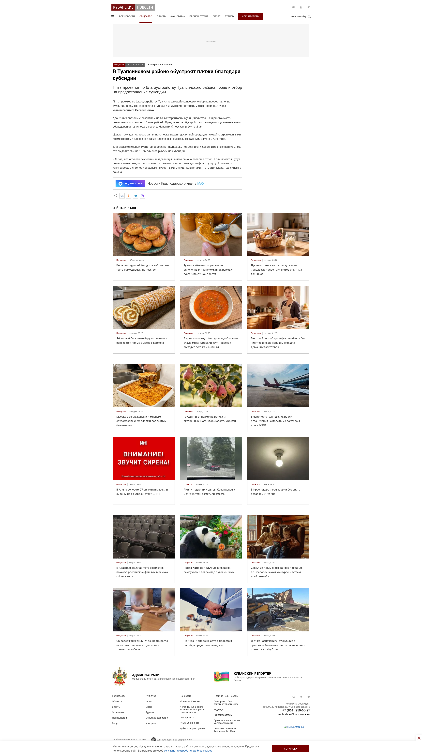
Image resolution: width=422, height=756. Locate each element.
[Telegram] (135, 195)
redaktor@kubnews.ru (294, 714)
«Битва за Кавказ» (190, 701)
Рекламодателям (223, 715)
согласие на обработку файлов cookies (188, 750)
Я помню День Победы (226, 696)
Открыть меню (113, 17)
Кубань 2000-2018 (189, 723)
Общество (145, 16)
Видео (149, 707)
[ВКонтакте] (122, 195)
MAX (200, 183)
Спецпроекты (250, 16)
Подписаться (133, 183)
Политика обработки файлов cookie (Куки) (225, 729)
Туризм (229, 16)
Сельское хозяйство (157, 717)
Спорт (216, 16)
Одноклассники (300, 7)
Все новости (127, 16)
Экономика (177, 16)
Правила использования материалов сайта (227, 721)
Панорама (185, 696)
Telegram (308, 7)
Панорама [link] (121, 260)
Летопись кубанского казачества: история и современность (192, 709)
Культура (151, 696)
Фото (148, 701)
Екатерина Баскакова (160, 64)
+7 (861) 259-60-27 (296, 710)
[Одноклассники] (128, 195)
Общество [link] (255, 411)
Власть (161, 16)
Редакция (219, 709)
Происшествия (198, 16)
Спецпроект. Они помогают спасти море (226, 702)
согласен (290, 748)
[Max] (142, 195)
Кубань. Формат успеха (192, 728)
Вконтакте (293, 7)
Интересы (151, 723)
